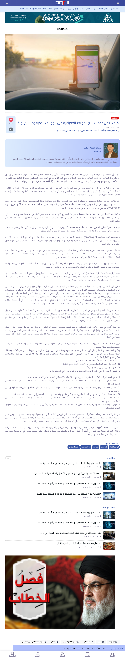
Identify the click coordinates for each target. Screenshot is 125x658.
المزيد (8, 458)
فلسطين (88, 8)
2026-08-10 (85, 497)
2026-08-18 (85, 477)
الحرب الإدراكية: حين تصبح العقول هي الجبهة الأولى (79, 543)
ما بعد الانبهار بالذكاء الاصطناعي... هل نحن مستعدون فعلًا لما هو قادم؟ (70, 463)
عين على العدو (60, 8)
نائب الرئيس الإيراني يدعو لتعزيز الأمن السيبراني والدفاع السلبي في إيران (71, 533)
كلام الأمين (115, 8)
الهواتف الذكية (114, 447)
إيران (69, 8)
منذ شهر (81, 547)
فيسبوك (112, 641)
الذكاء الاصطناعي (73, 447)
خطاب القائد (104, 8)
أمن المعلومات (85, 447)
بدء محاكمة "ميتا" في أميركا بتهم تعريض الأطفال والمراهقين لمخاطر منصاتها (67, 473)
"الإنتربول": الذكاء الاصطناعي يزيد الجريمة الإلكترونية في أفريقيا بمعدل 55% (68, 483)
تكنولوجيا (62, 28)
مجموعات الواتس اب (70, 641)
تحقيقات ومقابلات (33, 8)
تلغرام (53, 641)
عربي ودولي (78, 8)
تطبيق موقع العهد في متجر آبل (33, 641)
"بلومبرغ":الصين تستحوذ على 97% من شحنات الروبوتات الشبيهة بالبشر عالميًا (69, 493)
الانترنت (95, 447)
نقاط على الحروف (94, 547)
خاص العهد (47, 8)
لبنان (95, 8)
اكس (100, 641)
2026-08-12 (85, 487)
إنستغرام (87, 641)
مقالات (21, 8)
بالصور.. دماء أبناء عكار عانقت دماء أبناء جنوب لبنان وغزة (86, 648)
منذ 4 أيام (86, 467)
